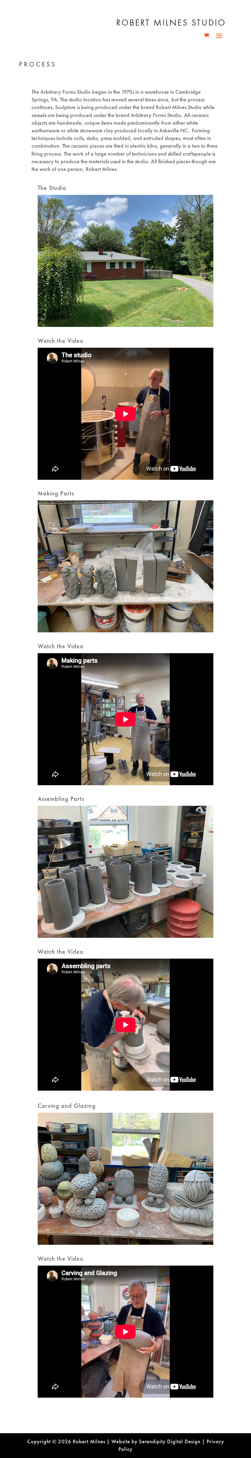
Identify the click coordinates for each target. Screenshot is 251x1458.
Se (142, 1441)
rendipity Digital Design (172, 1441)
